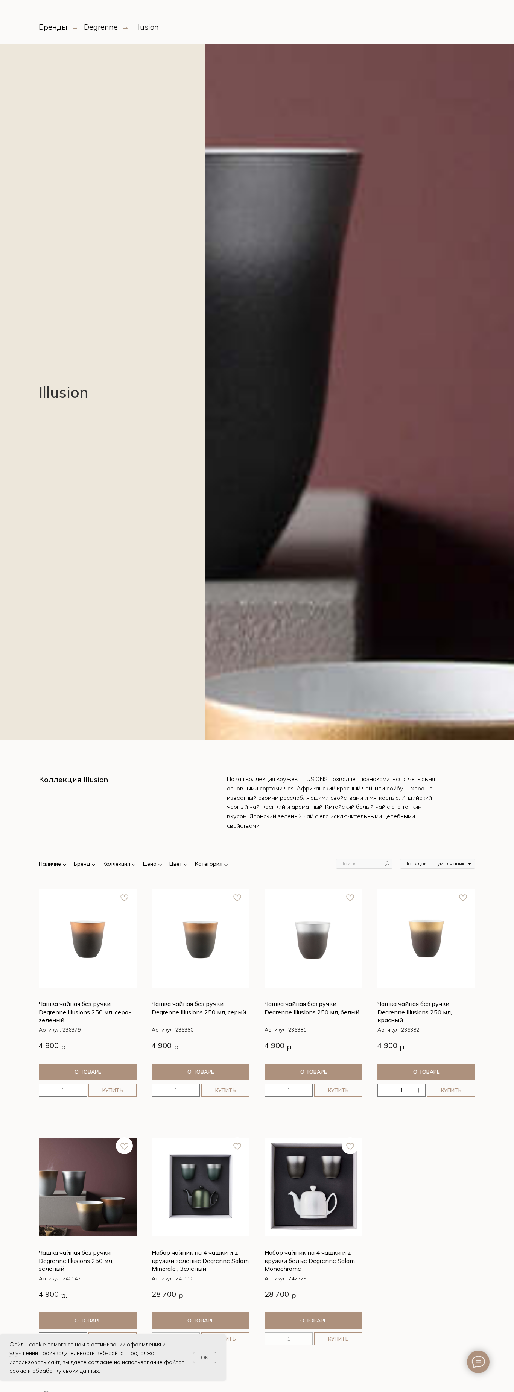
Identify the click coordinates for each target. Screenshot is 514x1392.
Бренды (53, 27)
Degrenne (101, 27)
